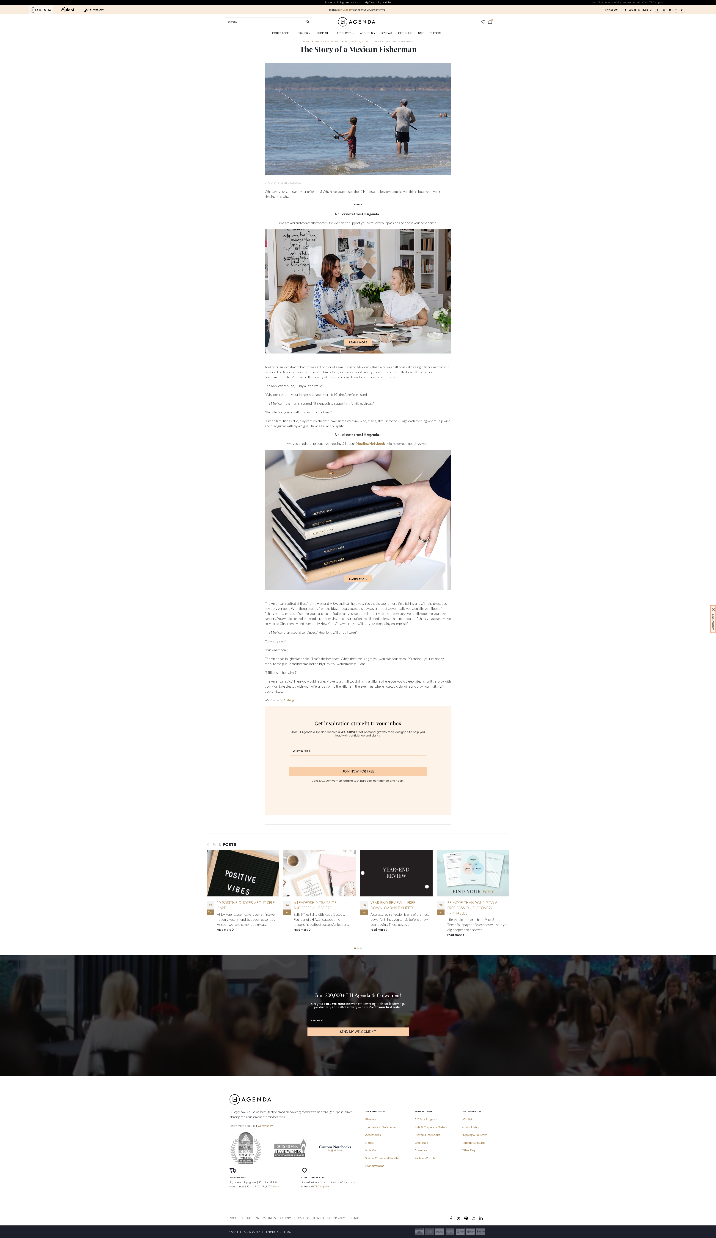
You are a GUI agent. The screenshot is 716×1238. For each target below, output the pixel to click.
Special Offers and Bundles (382, 1158)
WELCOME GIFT (713, 622)
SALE (421, 33)
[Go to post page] (243, 873)
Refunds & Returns (473, 1142)
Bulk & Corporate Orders (430, 1127)
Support (435, 33)
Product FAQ (470, 1127)
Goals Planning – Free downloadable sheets (393, 905)
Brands (303, 33)
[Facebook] (657, 10)
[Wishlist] (483, 22)
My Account (612, 10)
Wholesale (421, 1142)
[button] (355, 948)
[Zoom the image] (41, 9)
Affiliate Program (425, 1119)
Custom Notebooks (427, 1134)
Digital (369, 1142)
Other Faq (468, 1150)
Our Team (253, 1218)
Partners (269, 1218)
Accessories (373, 1134)
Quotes (285, 183)
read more (224, 929)
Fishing (288, 700)
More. (276, 1186)
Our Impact (287, 1218)
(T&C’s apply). (321, 1186)
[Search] (307, 22)
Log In (632, 10)
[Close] (713, 609)
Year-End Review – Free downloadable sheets (239, 905)
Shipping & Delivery (474, 1134)
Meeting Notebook (370, 443)
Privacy (339, 1218)
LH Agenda (270, 183)
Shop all (322, 33)
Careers (304, 1218)
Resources (344, 33)
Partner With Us (424, 1158)
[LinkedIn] (682, 10)
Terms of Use (321, 1218)
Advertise (420, 1150)
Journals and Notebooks (381, 1127)
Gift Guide (405, 33)
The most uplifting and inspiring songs (470, 905)
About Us (366, 33)
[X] (663, 10)
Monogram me (374, 1165)
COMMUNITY (346, 10)
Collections (280, 33)
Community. (265, 1125)
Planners (370, 1119)
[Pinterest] (670, 10)
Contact (354, 1218)
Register (647, 10)
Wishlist (467, 1119)
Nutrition (371, 1150)
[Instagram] (676, 10)
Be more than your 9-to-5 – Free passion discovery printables (321, 908)
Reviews (386, 33)
